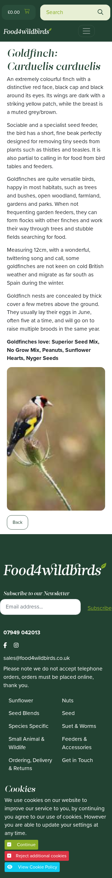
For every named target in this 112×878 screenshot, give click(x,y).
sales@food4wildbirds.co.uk (36, 658)
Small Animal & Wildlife (27, 743)
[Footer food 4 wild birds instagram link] (16, 645)
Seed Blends (24, 713)
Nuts (68, 700)
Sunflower (21, 700)
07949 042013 (21, 632)
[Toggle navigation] (86, 31)
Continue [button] (26, 844)
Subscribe (100, 608)
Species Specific (29, 726)
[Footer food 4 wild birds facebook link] (8, 645)
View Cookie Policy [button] (37, 867)
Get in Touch (77, 760)
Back (17, 522)
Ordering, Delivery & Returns (30, 764)
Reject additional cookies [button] (41, 855)
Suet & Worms (79, 726)
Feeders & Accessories (77, 743)
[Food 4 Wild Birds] (28, 28)
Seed (68, 713)
